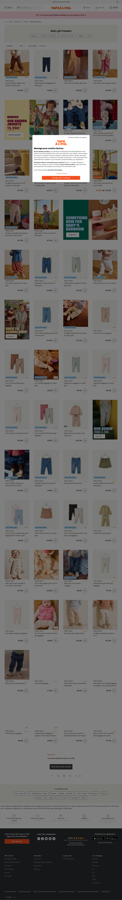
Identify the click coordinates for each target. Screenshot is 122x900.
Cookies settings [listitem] (61, 173)
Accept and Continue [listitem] (61, 178)
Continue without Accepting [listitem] (77, 137)
